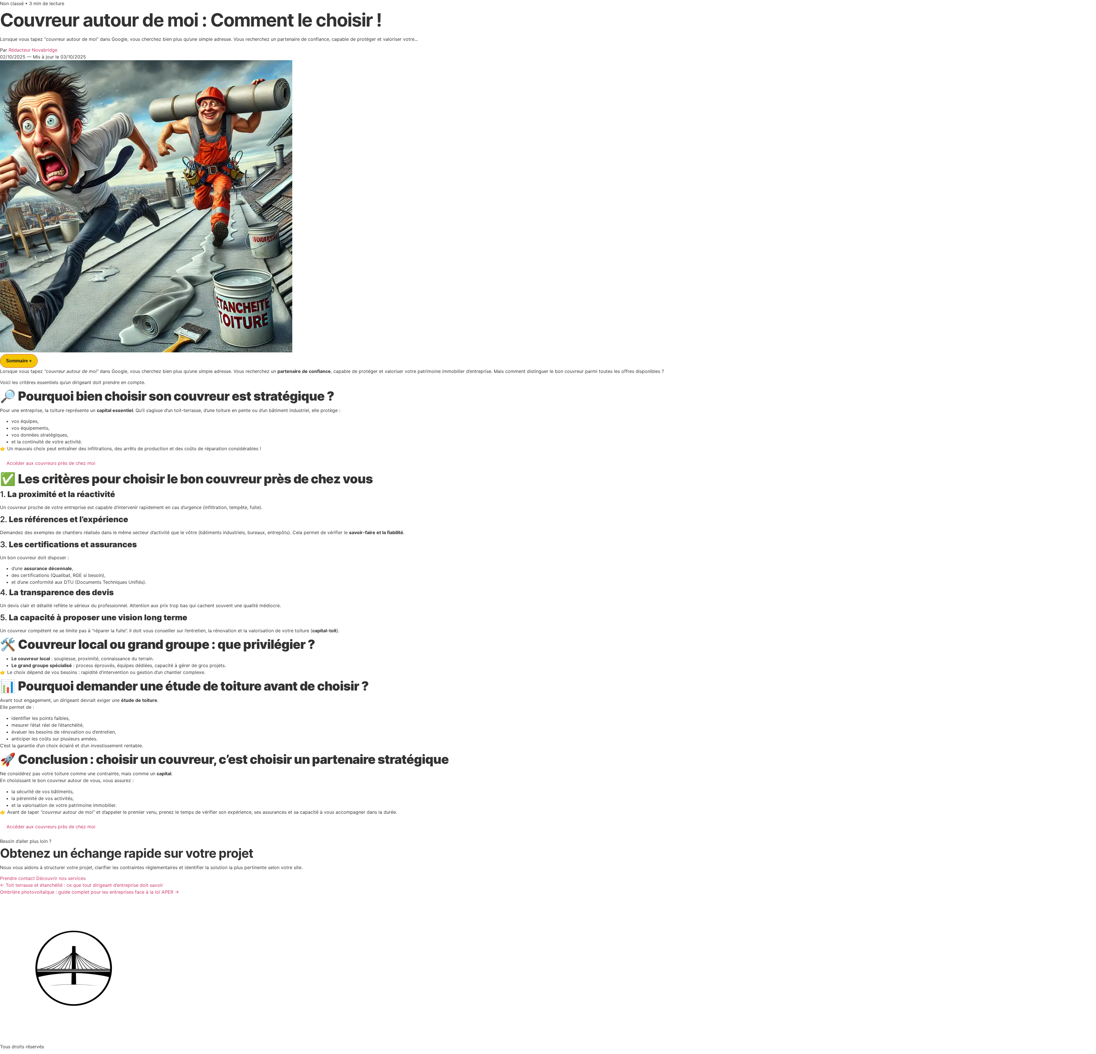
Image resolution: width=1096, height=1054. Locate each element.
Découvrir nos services (61, 878)
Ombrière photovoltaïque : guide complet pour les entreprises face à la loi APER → (89, 892)
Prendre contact (17, 878)
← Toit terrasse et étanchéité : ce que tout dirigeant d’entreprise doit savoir (81, 885)
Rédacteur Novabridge (33, 50)
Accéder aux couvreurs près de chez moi (51, 463)
